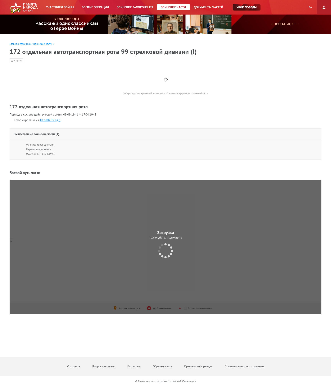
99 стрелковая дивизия (40, 144)
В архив (18, 60)
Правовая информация (198, 366)
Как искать (134, 366)
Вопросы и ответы (103, 366)
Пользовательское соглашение (244, 366)
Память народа (24, 7)
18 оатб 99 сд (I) (50, 120)
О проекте (73, 366)
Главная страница (20, 44)
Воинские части (42, 44)
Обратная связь (162, 366)
